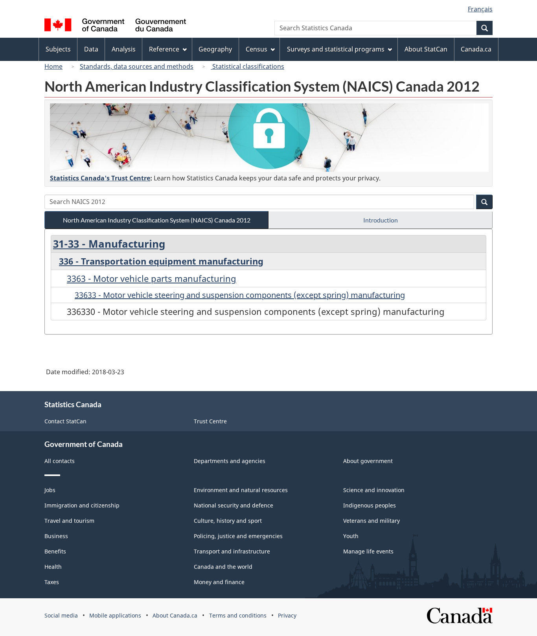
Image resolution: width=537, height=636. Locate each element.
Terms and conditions (238, 615)
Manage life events (368, 551)
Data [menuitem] (91, 49)
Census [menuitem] (256, 49)
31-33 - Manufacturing (109, 244)
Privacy (287, 615)
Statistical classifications (247, 66)
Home (53, 66)
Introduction (380, 220)
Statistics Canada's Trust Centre (100, 178)
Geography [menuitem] (215, 49)
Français (480, 9)
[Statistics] (269, 137)
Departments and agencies (229, 461)
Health (53, 566)
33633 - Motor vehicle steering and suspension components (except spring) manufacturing (240, 295)
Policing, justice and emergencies (238, 536)
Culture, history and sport (228, 520)
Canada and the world (223, 566)
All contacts (59, 461)
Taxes (51, 582)
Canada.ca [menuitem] (476, 49)
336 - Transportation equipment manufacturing (161, 261)
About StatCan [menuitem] (426, 49)
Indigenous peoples (369, 505)
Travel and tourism (69, 520)
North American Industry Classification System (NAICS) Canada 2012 (156, 220)
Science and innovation (374, 490)
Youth (351, 536)
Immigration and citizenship (82, 505)
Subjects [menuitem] (58, 49)
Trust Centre (210, 421)
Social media (61, 615)
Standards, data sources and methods (136, 66)
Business (56, 536)
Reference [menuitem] (164, 49)
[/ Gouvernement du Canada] (115, 26)
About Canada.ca (175, 615)
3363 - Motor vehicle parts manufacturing (151, 278)
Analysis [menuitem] (124, 49)
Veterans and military (371, 520)
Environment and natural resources (241, 490)
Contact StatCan (65, 421)
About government (368, 461)
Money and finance (219, 582)
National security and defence (233, 505)
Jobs (49, 490)
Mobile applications (115, 615)
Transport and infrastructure (232, 551)
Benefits (55, 551)
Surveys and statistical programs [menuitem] (335, 49)
